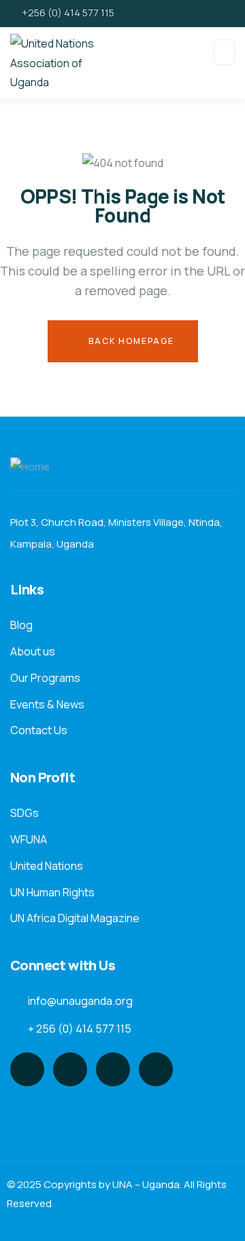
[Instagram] (113, 1069)
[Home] (30, 467)
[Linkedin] (156, 1069)
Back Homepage (130, 341)
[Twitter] (27, 1069)
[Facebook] (70, 1069)
